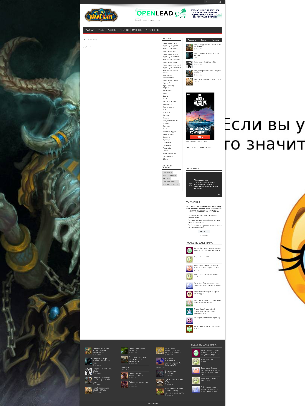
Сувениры (166, 140)
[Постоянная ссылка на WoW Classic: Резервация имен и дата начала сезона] (160, 354)
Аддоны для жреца (170, 48)
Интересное (152, 30)
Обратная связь (152, 403)
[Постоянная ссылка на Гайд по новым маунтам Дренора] (124, 388)
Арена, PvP (167, 83)
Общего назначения (170, 121)
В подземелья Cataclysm (170, 372)
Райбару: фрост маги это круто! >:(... (207, 318)
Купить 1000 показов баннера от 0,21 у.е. (196, 141)
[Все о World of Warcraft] (101, 21)
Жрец (165, 99)
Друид (165, 96)
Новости (166, 115)
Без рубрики (167, 90)
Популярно (192, 40)
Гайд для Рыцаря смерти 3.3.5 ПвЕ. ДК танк (101, 361)
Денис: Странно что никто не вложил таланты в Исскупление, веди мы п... (210, 353)
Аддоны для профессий (172, 65)
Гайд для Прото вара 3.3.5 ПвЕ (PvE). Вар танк (101, 380)
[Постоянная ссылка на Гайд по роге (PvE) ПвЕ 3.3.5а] (189, 67)
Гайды (101, 30)
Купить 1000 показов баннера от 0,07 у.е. (147, 20)
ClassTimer (125, 367)
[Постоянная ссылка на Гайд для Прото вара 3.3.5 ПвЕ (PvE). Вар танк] (189, 76)
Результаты (204, 235)
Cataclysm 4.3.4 (167, 172)
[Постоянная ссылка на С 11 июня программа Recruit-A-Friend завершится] (124, 363)
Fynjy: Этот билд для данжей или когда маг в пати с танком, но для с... (210, 389)
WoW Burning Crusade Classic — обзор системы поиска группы (174, 391)
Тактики (124, 30)
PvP (168, 178)
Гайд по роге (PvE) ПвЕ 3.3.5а (205, 62)
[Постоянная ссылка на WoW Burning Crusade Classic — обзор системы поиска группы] (160, 394)
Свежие (203, 40)
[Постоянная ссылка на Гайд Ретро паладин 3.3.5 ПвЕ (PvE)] (189, 85)
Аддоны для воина (170, 43)
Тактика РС (167, 145)
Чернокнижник (168, 156)
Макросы (137, 30)
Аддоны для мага (169, 51)
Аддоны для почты (170, 62)
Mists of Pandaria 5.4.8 (169, 175)
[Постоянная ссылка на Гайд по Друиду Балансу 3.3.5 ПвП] (124, 379)
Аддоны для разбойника (172, 68)
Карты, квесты (168, 107)
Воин (165, 93)
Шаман (165, 159)
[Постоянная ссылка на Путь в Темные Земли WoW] (160, 385)
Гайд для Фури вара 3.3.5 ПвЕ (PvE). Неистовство (101, 350)
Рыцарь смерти (168, 134)
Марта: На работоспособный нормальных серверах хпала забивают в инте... (204, 311)
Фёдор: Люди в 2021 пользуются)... (207, 257)
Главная (89, 30)
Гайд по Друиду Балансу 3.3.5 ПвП (136, 374)
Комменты (215, 40)
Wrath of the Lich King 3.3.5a (171, 184)
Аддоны (112, 30)
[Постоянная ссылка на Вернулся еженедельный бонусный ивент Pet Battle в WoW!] (160, 364)
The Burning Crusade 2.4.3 (170, 181)
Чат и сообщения (169, 153)
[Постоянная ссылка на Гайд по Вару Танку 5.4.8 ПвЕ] (124, 354)
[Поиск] (220, 2)
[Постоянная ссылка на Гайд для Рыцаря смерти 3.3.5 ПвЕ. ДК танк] (189, 59)
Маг (164, 110)
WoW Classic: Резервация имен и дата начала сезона (173, 350)
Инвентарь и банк (169, 101)
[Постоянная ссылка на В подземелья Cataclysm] (160, 376)
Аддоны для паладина (171, 59)
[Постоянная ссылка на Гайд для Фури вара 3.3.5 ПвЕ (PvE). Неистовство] (189, 50)
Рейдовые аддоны (169, 132)
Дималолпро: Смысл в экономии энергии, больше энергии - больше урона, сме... (206, 268)
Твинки (165, 151)
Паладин (166, 126)
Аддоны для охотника (171, 57)
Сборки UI (166, 137)
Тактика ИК (167, 142)
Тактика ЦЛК (167, 148)
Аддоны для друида (170, 46)
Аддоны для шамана (170, 80)
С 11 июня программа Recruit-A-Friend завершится (137, 359)
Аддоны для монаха (170, 54)
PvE (164, 178)
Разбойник (167, 129)
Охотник (166, 123)
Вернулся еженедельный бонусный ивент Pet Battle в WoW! (173, 362)
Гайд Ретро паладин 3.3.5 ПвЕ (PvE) (207, 79)
